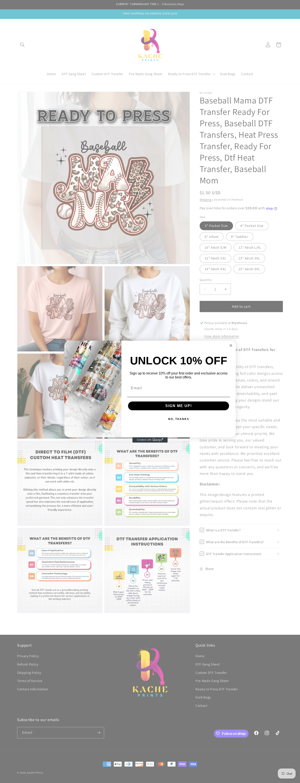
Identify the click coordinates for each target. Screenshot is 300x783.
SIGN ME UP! (178, 406)
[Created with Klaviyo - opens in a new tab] (150, 440)
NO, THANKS (178, 419)
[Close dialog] (230, 345)
